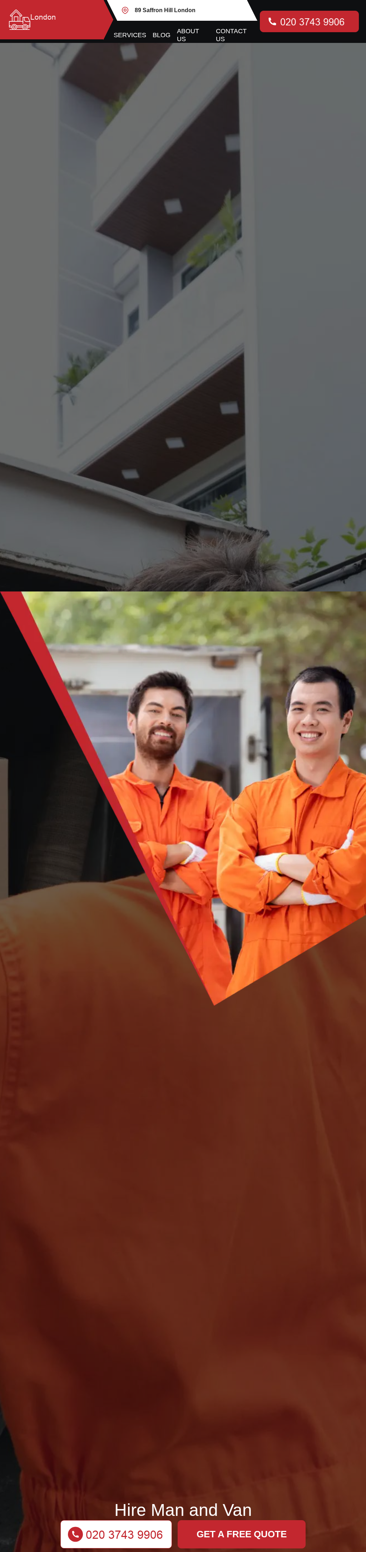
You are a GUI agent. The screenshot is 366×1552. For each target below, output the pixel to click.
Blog (161, 35)
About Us (188, 35)
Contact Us (231, 35)
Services (130, 35)
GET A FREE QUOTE (242, 1534)
